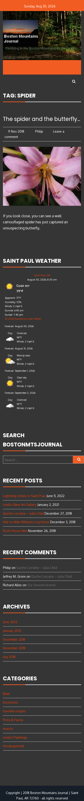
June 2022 (10, 622)
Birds (6, 694)
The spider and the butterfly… (41, 119)
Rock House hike (15, 531)
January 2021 (12, 631)
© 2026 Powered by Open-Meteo (23, 318)
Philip (38, 131)
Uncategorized (13, 746)
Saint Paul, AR (42, 275)
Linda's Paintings (15, 737)
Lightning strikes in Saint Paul (24, 496)
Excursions (10, 702)
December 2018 (14, 639)
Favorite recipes (14, 711)
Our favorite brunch (41, 585)
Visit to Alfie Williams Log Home (26, 522)
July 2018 (9, 657)
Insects (8, 729)
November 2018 (14, 648)
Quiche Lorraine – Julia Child (23, 513)
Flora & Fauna (13, 720)
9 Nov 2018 (16, 131)
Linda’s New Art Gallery (20, 505)
